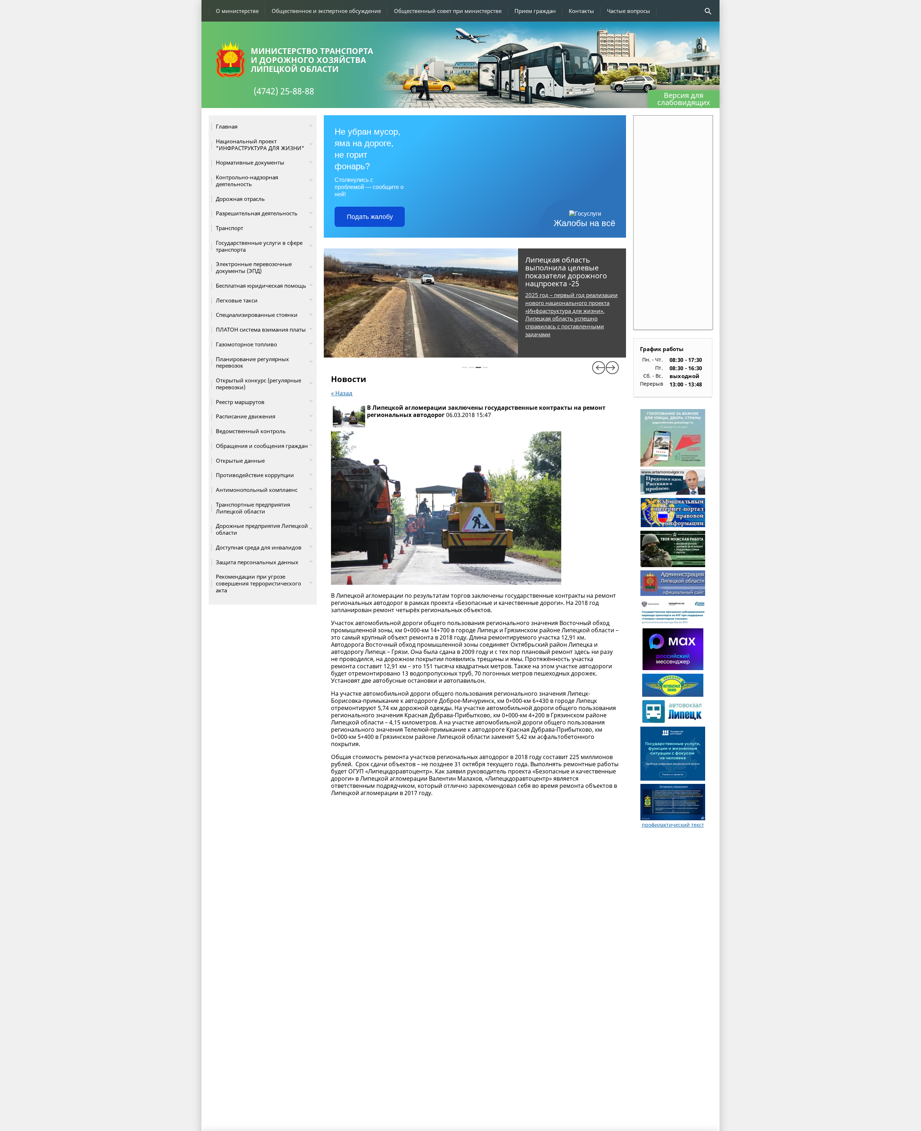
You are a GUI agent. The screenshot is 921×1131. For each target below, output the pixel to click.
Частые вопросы (628, 10)
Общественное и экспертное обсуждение (326, 10)
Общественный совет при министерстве (448, 10)
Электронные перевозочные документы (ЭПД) (254, 267)
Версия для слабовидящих (683, 98)
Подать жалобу (370, 216)
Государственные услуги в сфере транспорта (259, 246)
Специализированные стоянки (257, 314)
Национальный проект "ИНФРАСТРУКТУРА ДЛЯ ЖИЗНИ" (260, 145)
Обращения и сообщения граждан (262, 445)
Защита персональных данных (257, 562)
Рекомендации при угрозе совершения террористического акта (258, 583)
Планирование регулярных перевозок (252, 362)
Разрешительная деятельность (257, 213)
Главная (226, 126)
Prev (598, 367)
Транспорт (229, 228)
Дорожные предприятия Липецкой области (262, 529)
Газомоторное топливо (246, 344)
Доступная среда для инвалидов (258, 547)
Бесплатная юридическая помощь (261, 285)
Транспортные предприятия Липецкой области (253, 508)
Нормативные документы (250, 162)
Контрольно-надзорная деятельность (247, 181)
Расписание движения (245, 416)
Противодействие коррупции (255, 475)
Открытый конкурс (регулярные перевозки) (258, 384)
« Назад (341, 393)
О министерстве (237, 10)
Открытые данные (240, 460)
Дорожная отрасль (240, 198)
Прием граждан (535, 10)
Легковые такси (237, 300)
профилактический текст (673, 824)
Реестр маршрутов (240, 401)
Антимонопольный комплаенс (257, 489)
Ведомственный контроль (251, 431)
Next (612, 367)
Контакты (581, 10)
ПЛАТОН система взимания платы (261, 329)
